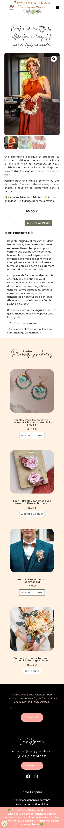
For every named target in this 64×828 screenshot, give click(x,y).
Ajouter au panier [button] (32, 435)
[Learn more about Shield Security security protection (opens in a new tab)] (4, 824)
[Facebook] (28, 776)
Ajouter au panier (38, 223)
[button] (57, 7)
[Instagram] (36, 776)
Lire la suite (32, 671)
